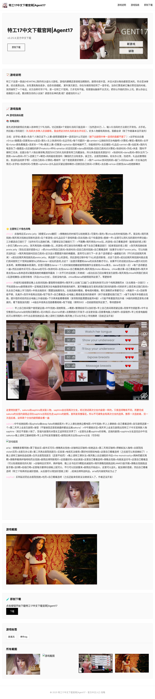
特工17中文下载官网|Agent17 (27, 5)
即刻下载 (148, 5)
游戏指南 (135, 5)
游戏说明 (121, 5)
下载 (12, 611)
